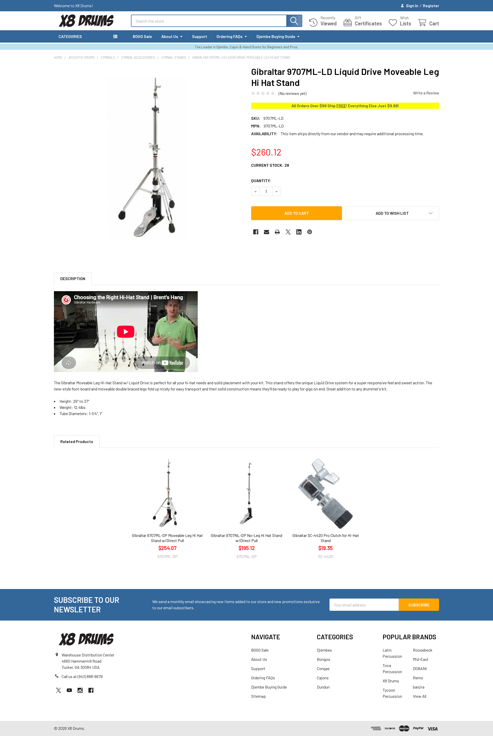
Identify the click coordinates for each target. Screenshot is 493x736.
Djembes (324, 649)
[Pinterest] (309, 232)
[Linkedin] (299, 232)
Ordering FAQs (229, 36)
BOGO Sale (142, 36)
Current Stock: (270, 165)
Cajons (323, 677)
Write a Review (426, 92)
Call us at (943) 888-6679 (82, 676)
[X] (288, 232)
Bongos (323, 659)
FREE (341, 105)
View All (419, 696)
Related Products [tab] (76, 441)
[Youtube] (69, 690)
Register (431, 5)
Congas (323, 668)
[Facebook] (255, 232)
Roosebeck (422, 649)
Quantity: (261, 180)
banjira (418, 686)
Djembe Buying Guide (276, 36)
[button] (392, 213)
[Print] (277, 232)
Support (199, 36)
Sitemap (258, 696)
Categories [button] (70, 36)
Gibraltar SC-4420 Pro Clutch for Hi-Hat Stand (325, 538)
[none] (148, 160)
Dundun (323, 686)
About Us (169, 36)
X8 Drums (391, 680)
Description (72, 278)
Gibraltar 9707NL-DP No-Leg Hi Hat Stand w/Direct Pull (246, 538)
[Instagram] (80, 690)
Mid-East (421, 659)
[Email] (266, 232)
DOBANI (420, 668)
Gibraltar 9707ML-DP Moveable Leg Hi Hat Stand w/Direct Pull (167, 538)
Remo (418, 677)
